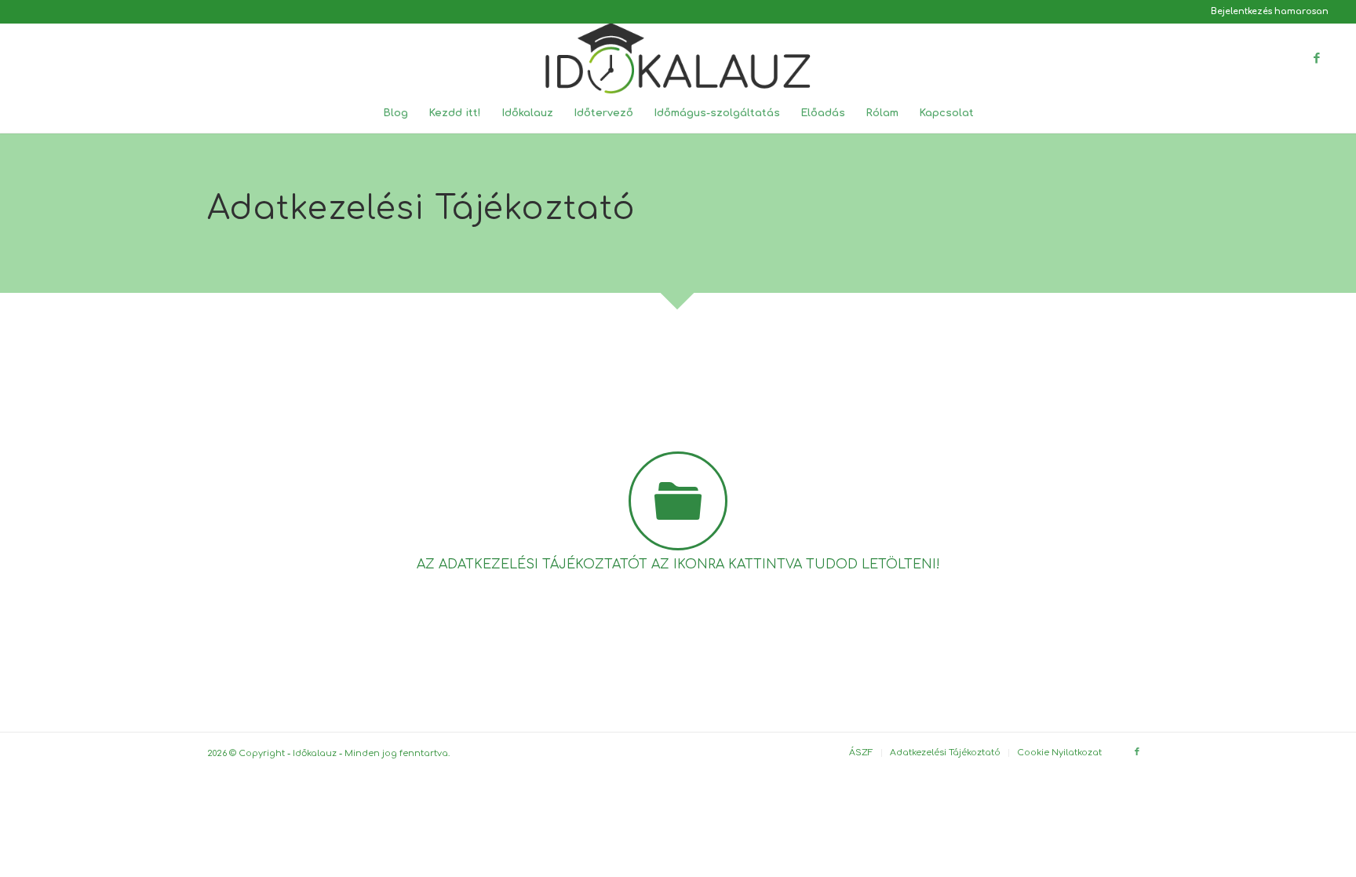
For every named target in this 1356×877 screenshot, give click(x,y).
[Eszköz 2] (678, 58)
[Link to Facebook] (1317, 58)
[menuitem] (1266, 12)
